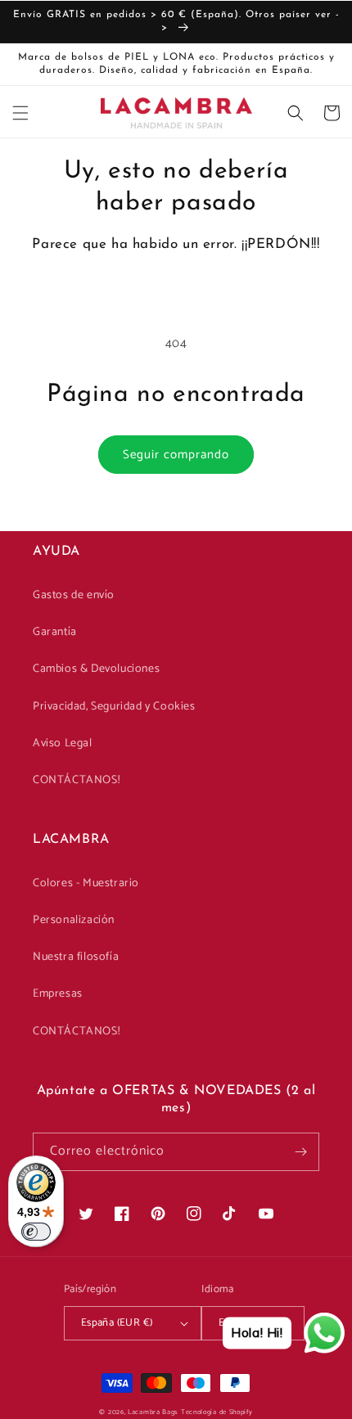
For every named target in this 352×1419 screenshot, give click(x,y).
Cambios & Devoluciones (96, 669)
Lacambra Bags (153, 1412)
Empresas (58, 993)
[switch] (36, 1232)
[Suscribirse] (300, 1152)
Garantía (55, 632)
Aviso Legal (63, 743)
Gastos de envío (74, 595)
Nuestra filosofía (76, 957)
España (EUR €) (117, 1322)
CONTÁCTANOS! (76, 780)
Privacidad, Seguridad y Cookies (114, 706)
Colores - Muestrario (86, 883)
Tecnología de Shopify (217, 1412)
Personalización (74, 920)
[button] (20, 113)
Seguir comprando (176, 454)
